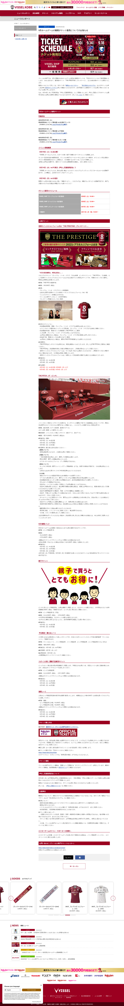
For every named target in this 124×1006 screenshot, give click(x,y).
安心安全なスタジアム (89, 85)
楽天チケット (63, 767)
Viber (37, 7)
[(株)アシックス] (15, 975)
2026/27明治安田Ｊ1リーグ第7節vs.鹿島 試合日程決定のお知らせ (41, 938)
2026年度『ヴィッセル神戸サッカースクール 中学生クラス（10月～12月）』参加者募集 (48, 958)
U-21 (28, 950)
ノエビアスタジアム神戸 (59, 124)
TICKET (55, 7)
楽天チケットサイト (51, 88)
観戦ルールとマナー (72, 85)
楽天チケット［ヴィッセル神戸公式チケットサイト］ (62, 727)
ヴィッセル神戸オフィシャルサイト (21, 7)
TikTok (44, 7)
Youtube (49, 7)
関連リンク (109, 996)
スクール (27, 956)
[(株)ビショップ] (77, 975)
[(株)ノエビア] (67, 975)
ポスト (69, 857)
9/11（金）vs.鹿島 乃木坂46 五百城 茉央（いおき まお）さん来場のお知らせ (45, 931)
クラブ (28, 930)
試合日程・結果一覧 (21, 39)
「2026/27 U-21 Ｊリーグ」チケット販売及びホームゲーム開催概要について (44, 951)
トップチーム (70, 13)
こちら (80, 95)
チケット (46, 27)
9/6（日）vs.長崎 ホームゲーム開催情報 (33, 945)
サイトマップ (58, 997)
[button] (113, 898)
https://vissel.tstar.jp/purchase (48, 752)
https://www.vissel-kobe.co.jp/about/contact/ (52, 848)
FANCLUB (69, 7)
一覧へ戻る (75, 866)
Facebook (42, 7)
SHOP (62, 7)
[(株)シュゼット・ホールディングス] (25, 975)
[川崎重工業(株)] (36, 975)
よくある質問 (98, 996)
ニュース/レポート (23, 13)
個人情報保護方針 (86, 996)
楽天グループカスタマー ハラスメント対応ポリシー (63, 996)
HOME (16, 23)
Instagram (47, 7)
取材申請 (68, 997)
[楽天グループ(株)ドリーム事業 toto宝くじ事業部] (62, 980)
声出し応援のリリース (53, 786)
